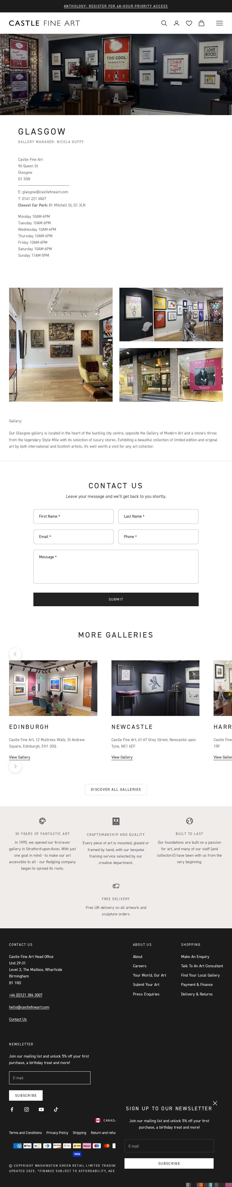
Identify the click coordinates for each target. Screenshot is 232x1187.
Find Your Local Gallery (200, 975)
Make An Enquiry (195, 956)
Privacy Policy (57, 1132)
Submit (116, 599)
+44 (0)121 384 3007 (25, 994)
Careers (140, 965)
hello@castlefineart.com (29, 1006)
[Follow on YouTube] (41, 1109)
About (137, 956)
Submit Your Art (146, 984)
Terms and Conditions (25, 1132)
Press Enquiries (146, 994)
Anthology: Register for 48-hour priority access (116, 6)
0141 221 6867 (34, 198)
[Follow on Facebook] (12, 1109)
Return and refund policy (110, 1132)
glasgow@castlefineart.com (45, 191)
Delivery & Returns (197, 994)
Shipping (79, 1132)
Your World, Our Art (149, 975)
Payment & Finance (197, 984)
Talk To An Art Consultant (202, 965)
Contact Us (18, 1019)
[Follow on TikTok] (56, 1109)
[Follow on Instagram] (26, 1109)
